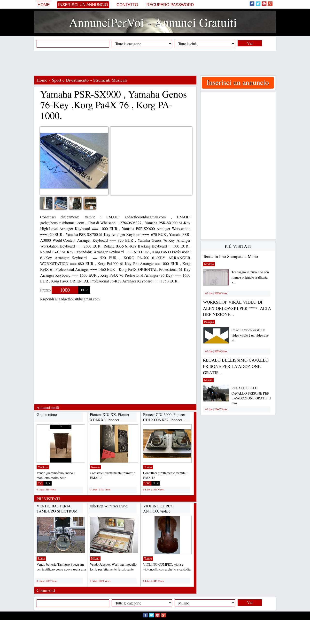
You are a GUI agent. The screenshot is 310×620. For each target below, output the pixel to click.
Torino (148, 467)
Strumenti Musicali (110, 80)
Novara (95, 467)
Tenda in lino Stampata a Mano (230, 256)
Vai (249, 43)
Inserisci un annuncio (83, 4)
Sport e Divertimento (70, 80)
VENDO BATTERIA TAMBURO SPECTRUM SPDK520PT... (57, 511)
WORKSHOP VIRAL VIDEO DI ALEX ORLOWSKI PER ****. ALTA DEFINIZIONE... (237, 308)
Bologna (209, 322)
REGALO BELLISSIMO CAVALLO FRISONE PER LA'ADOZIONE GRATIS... (236, 366)
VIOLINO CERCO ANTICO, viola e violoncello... (158, 511)
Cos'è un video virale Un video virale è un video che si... (250, 335)
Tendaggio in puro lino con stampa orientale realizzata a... (250, 277)
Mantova (43, 467)
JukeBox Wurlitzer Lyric (108, 505)
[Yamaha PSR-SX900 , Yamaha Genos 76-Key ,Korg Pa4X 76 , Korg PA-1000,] (50, 206)
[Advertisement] (155, 63)
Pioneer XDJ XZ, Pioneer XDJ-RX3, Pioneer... (109, 417)
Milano (95, 558)
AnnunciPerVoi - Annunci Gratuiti (153, 22)
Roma (41, 558)
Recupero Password (170, 4)
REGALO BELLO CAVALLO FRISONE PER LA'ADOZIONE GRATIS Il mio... (251, 395)
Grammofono (47, 414)
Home (44, 4)
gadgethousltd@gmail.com (79, 298)
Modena (209, 264)
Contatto (127, 4)
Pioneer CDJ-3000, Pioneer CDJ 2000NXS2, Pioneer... (164, 417)
